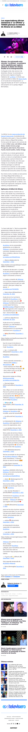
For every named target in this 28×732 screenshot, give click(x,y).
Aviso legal (9, 716)
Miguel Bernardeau (13, 595)
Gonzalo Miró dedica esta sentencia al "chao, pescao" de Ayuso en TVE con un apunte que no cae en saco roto (17, 681)
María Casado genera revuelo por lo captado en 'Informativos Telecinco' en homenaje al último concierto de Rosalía (13, 650)
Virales (3, 18)
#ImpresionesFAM (8, 378)
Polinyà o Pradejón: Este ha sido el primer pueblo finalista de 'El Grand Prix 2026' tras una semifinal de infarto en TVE (17, 694)
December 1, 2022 (8, 262)
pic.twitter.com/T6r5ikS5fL (11, 289)
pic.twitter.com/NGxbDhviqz (11, 257)
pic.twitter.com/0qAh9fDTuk (11, 476)
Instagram (16, 576)
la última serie (4, 595)
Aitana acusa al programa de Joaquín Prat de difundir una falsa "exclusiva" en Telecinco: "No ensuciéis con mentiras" (13, 621)
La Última (12, 77)
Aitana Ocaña (23, 79)
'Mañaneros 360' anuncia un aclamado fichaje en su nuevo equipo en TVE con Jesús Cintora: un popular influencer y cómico (17, 687)
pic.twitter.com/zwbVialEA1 (11, 315)
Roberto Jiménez (13, 33)
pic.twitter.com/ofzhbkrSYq (11, 380)
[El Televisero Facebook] (11, 723)
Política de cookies (19, 718)
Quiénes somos (11, 720)
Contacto (17, 720)
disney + (14, 594)
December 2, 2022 (17, 352)
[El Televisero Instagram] (15, 723)
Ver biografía (11, 585)
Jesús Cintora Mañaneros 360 (13, 1)
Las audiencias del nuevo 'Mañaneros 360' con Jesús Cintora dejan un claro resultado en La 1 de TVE (17, 667)
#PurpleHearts (7, 365)
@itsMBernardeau (8, 307)
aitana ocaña (8, 594)
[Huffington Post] (13, 728)
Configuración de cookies (9, 718)
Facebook (8, 576)
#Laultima (14, 400)
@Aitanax (6, 249)
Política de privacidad (16, 716)
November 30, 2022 (9, 294)
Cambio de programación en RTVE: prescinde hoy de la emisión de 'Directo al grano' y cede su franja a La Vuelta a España (18, 674)
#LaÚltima (6, 273)
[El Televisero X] (13, 723)
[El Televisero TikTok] (19, 723)
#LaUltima (6, 245)
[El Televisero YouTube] (17, 723)
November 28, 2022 (9, 319)
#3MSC (14, 363)
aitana (2, 594)
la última (19, 594)
